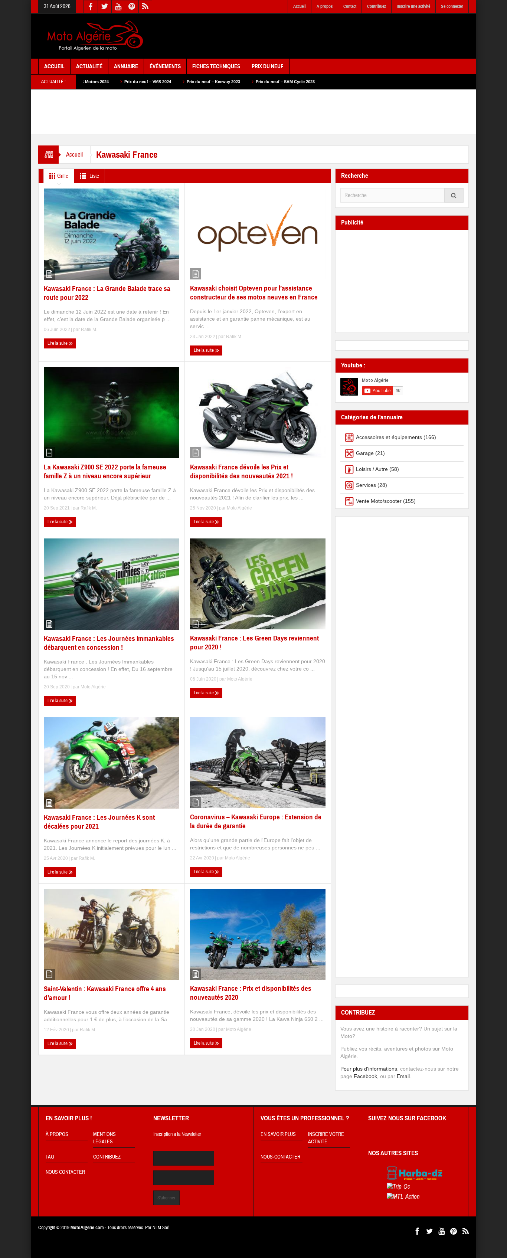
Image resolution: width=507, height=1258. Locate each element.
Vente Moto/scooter (379, 501)
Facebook (365, 1076)
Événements (165, 66)
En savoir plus (278, 1134)
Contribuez (376, 6)
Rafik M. (89, 329)
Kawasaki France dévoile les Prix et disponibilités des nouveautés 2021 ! (241, 471)
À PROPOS (57, 1134)
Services (366, 485)
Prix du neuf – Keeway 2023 (143, 81)
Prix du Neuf (268, 66)
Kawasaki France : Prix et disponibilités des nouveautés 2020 (250, 993)
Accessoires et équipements (389, 437)
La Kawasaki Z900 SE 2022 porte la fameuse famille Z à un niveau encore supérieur (105, 471)
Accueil (299, 6)
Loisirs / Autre (372, 469)
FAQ (50, 1157)
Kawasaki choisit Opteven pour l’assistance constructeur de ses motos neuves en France (254, 292)
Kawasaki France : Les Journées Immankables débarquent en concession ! (109, 643)
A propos (325, 6)
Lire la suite (58, 343)
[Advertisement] (334, 36)
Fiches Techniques (216, 66)
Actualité (89, 66)
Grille (62, 176)
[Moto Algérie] (94, 36)
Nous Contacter (65, 1172)
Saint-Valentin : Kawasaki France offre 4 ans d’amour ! (105, 993)
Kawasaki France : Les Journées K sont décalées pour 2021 (99, 822)
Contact (349, 6)
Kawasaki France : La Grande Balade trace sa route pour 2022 (107, 293)
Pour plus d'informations (368, 1069)
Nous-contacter (280, 1157)
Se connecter (452, 6)
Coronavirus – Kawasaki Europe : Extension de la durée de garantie (255, 821)
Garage (365, 453)
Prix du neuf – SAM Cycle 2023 (215, 81)
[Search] (454, 195)
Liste (93, 176)
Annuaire (126, 66)
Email (403, 1076)
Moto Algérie (239, 508)
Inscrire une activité (413, 6)
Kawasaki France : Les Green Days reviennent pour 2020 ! (254, 642)
